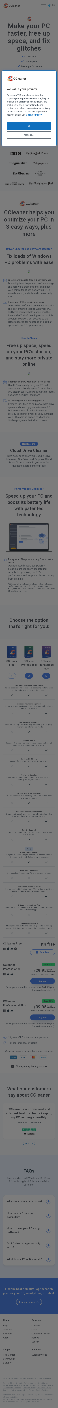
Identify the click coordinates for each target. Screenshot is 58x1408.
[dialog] (28, 108)
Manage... (29, 135)
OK (29, 126)
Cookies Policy (34, 115)
